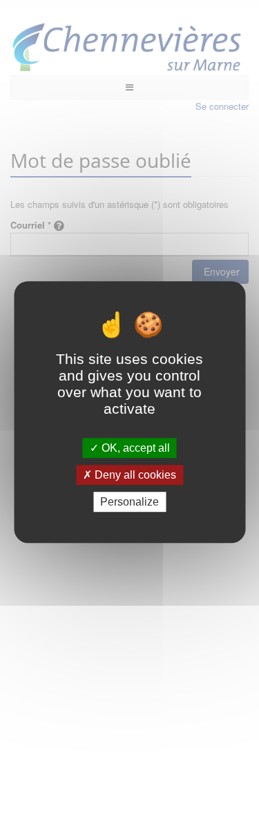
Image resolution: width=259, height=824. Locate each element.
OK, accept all (134, 448)
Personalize (129, 502)
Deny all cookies (134, 475)
